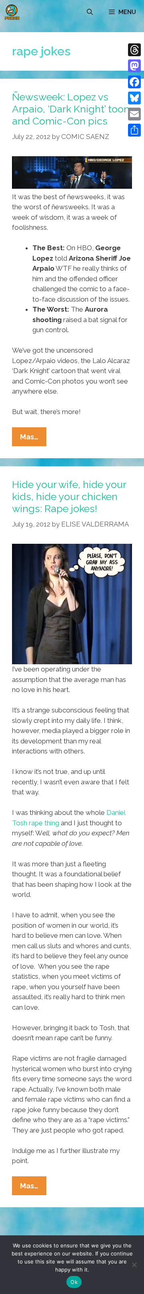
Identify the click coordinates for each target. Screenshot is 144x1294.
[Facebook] (134, 82)
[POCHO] (12, 12)
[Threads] (134, 50)
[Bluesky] (134, 98)
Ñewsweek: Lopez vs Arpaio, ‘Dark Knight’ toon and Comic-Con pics (71, 109)
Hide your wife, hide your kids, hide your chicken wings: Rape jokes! (69, 496)
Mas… (33, 439)
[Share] (134, 130)
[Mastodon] (134, 66)
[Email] (134, 114)
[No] (134, 1265)
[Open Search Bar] (90, 12)
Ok (74, 1282)
